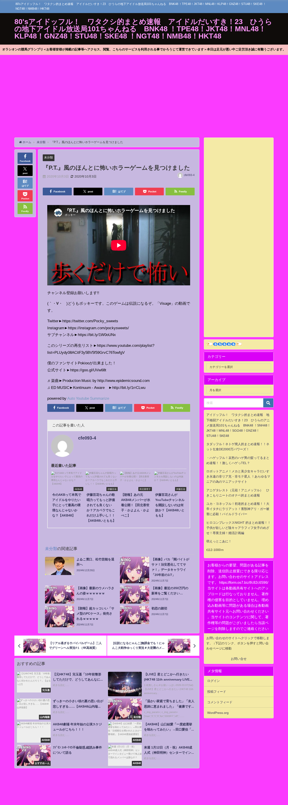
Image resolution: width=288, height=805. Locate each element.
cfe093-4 (189, 175)
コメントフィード (219, 702)
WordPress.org (218, 712)
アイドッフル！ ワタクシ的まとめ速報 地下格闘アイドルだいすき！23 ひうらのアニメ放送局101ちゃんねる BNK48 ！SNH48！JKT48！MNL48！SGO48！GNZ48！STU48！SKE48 (238, 425)
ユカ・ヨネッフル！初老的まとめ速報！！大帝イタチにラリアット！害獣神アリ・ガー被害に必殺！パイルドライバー (237, 509)
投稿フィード (216, 691)
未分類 (48, 157)
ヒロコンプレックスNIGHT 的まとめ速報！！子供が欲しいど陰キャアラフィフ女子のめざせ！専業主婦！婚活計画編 (238, 527)
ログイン (213, 680)
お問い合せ (239, 658)
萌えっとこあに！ (219, 541)
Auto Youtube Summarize (88, 398)
